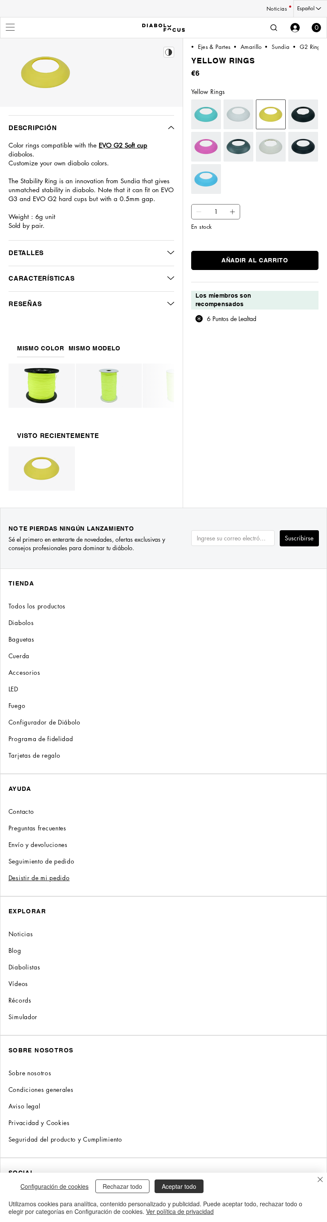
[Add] (199, 212)
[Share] (169, 52)
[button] (316, 27)
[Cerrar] (320, 1180)
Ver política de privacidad (180, 1211)
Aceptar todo (179, 1186)
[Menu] (10, 27)
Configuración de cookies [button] (54, 1186)
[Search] (273, 27)
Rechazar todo (122, 1186)
